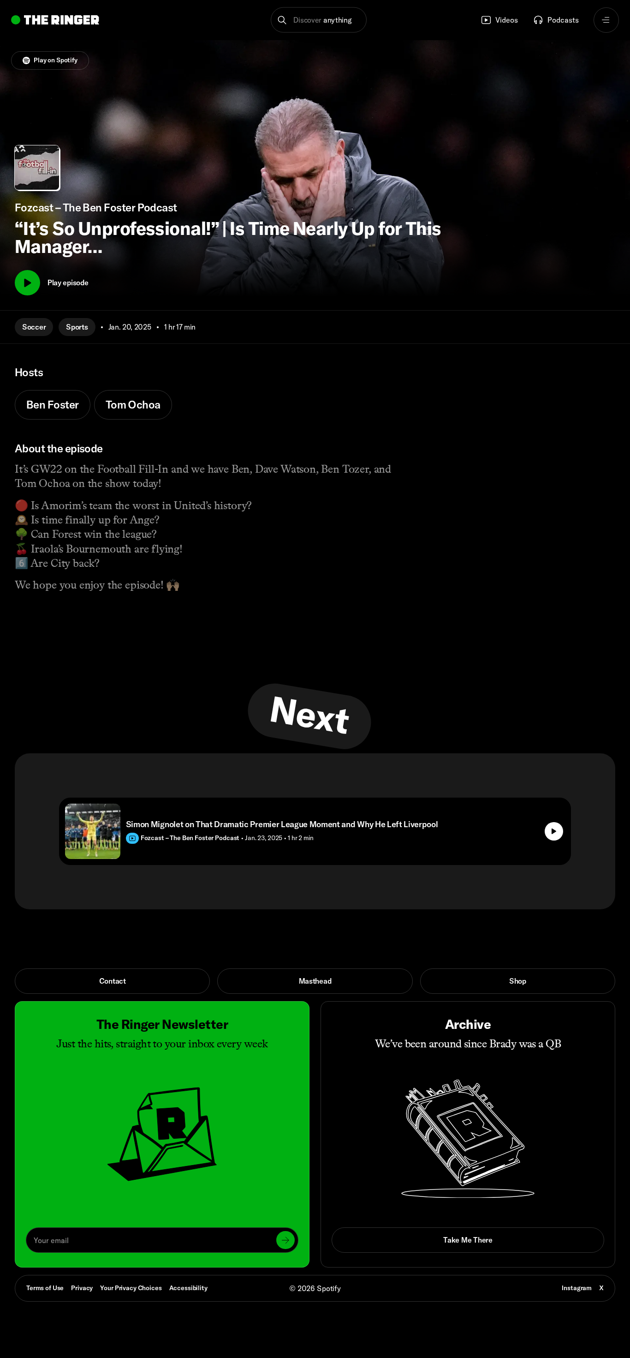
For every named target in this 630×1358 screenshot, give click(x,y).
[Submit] (285, 1240)
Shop (517, 980)
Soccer (34, 326)
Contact (112, 980)
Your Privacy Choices (130, 1288)
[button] (319, 20)
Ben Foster (52, 404)
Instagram (577, 1288)
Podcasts (563, 19)
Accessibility (188, 1288)
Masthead (315, 980)
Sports (77, 326)
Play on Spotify (55, 60)
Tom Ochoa (133, 404)
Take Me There (467, 1239)
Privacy (82, 1288)
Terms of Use (45, 1288)
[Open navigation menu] (606, 20)
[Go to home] (55, 19)
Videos (506, 19)
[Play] (27, 282)
